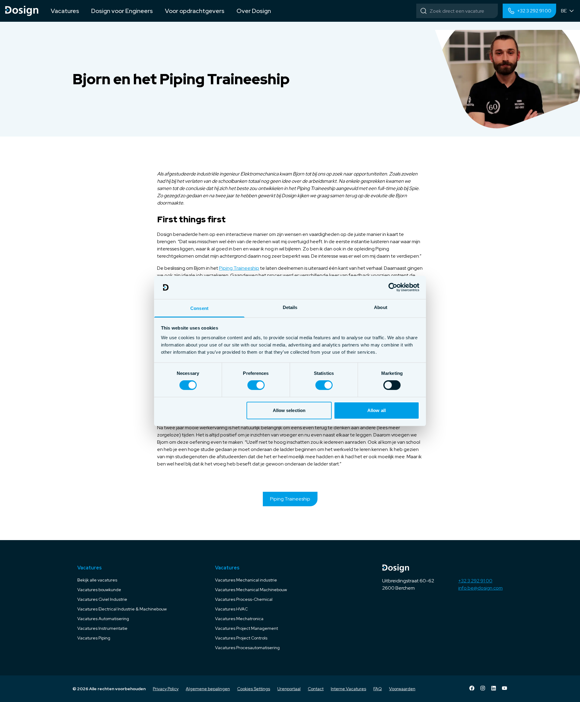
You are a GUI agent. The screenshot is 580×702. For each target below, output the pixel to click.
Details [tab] (290, 307)
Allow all (376, 410)
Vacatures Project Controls (241, 638)
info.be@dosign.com (480, 588)
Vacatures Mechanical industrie (246, 580)
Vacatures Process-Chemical (243, 599)
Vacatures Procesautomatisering (247, 647)
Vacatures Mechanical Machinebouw (251, 589)
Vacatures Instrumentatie (102, 628)
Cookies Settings (253, 688)
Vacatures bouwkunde (99, 589)
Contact (316, 688)
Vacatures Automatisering (103, 618)
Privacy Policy (166, 688)
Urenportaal (289, 688)
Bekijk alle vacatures (97, 580)
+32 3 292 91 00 (475, 581)
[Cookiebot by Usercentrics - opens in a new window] (392, 287)
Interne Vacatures (348, 688)
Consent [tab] (199, 308)
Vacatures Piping (93, 638)
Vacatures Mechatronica (239, 618)
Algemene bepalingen (208, 688)
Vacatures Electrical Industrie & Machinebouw (122, 609)
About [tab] (380, 307)
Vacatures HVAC (231, 609)
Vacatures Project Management (246, 628)
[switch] (256, 385)
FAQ (377, 688)
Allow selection (289, 410)
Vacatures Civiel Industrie (102, 599)
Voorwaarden (402, 688)
